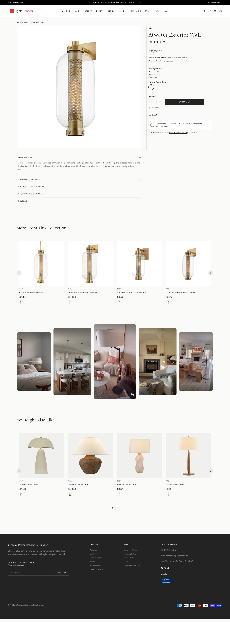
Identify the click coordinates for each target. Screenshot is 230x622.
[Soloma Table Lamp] (41, 455)
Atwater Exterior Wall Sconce (34, 22)
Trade (148, 11)
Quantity (153, 95)
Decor (99, 11)
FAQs (126, 561)
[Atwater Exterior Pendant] (41, 263)
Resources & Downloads (32, 193)
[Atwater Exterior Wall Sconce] (90, 263)
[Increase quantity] (161, 102)
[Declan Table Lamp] (139, 455)
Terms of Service (96, 569)
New (157, 11)
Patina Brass (21, 302)
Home (19, 22)
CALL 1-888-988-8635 (214, 2)
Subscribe (61, 572)
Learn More (169, 61)
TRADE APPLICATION (15, 2)
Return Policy (129, 557)
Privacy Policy (95, 565)
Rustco (70, 494)
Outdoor (87, 11)
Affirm (92, 561)
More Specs (153, 77)
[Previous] (19, 273)
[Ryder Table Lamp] (188, 455)
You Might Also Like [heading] (36, 420)
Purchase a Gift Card (132, 565)
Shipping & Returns (29, 179)
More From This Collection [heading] (42, 228)
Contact (93, 553)
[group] (41, 273)
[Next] (210, 273)
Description (25, 157)
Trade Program (96, 557)
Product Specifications (31, 186)
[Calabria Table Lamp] (90, 455)
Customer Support (131, 550)
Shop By (110, 11)
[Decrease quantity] (151, 102)
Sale (165, 11)
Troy (150, 27)
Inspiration (135, 11)
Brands (122, 11)
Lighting (66, 11)
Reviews (22, 201)
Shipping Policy (130, 553)
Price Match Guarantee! (178, 132)
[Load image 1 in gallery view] (79, 87)
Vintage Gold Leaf (119, 494)
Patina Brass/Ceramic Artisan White (21, 494)
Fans (77, 11)
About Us (93, 550)
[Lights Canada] (21, 11)
